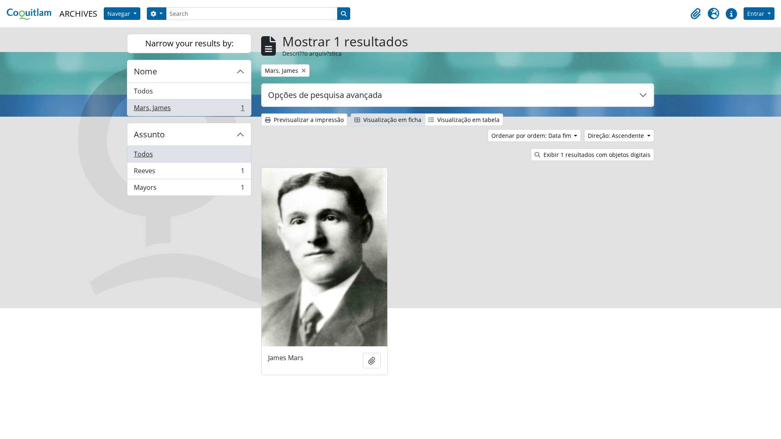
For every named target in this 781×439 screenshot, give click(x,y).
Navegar (119, 13)
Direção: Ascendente (617, 135)
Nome (145, 71)
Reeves (188, 172)
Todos (143, 91)
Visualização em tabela (468, 120)
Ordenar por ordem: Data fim (532, 135)
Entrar (756, 13)
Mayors (188, 189)
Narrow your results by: (189, 43)
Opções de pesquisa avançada (325, 94)
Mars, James (188, 109)
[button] (696, 14)
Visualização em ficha (391, 120)
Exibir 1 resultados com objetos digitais (596, 155)
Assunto (149, 134)
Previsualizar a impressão (308, 120)
